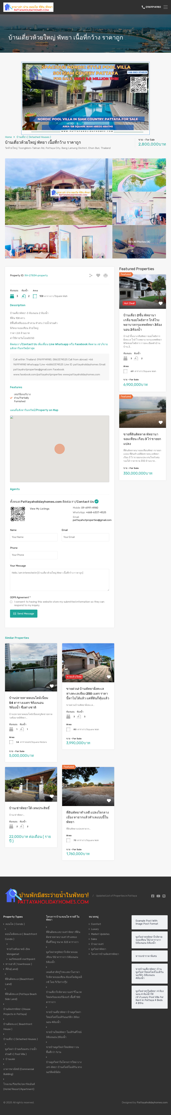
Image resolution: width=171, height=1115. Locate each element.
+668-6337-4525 (96, 512)
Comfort (96, 924)
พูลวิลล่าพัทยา (98, 949)
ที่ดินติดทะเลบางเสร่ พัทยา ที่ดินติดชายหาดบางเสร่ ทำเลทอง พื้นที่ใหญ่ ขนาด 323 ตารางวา (63, 937)
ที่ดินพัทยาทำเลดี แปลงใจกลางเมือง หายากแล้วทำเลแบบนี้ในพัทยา (87, 817)
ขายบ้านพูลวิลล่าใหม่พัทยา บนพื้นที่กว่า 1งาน (62, 1050)
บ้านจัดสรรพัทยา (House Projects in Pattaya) (16, 1012)
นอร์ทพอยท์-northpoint (22, 959)
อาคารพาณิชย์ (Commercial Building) (18, 1072)
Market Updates (100, 934)
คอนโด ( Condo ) (15, 924)
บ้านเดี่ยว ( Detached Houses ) (34, 137)
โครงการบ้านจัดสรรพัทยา (105, 954)
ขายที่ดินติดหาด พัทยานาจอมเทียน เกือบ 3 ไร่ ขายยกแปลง (142, 439)
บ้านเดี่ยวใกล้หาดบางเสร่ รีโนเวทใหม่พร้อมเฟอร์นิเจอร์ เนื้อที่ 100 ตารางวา (64, 997)
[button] (59, 448)
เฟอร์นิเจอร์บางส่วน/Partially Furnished (22, 398)
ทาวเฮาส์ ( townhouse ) (19, 964)
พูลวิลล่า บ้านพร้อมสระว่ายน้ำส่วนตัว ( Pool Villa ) (21, 1052)
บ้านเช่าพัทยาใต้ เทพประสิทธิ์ (29, 808)
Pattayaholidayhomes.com (152, 1102)
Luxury (95, 929)
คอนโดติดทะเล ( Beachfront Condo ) (21, 937)
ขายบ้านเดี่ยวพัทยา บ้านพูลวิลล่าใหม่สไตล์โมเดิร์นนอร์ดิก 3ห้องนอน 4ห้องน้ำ (63, 1017)
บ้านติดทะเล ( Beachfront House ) (17, 1027)
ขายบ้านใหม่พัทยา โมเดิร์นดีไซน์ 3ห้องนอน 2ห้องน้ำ (63, 1035)
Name (13, 530)
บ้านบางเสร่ (97, 944)
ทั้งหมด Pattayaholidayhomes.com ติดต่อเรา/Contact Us (52, 502)
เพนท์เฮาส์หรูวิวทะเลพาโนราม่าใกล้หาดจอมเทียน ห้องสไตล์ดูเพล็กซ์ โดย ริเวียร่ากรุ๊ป (64, 977)
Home (8, 137)
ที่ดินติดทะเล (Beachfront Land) (19, 982)
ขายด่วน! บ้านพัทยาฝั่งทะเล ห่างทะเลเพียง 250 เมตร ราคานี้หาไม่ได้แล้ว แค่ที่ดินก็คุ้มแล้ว (87, 693)
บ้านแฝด (10, 1059)
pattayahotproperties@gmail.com (92, 520)
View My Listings (39, 508)
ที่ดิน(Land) (12, 969)
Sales (94, 939)
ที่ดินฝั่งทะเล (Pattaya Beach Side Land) (21, 997)
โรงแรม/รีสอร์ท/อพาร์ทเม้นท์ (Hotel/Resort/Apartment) (19, 1087)
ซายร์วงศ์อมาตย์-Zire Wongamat (18, 952)
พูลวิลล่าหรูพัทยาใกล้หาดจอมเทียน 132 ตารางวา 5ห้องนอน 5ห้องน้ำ (62, 957)
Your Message (18, 565)
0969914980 (153, 7)
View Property (31, 681)
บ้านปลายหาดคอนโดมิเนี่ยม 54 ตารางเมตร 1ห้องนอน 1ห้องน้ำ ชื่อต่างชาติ (28, 702)
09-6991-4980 (89, 507)
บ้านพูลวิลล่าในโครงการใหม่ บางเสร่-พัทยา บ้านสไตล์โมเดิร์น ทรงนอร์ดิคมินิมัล (64, 1067)
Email (65, 530)
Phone (14, 547)
